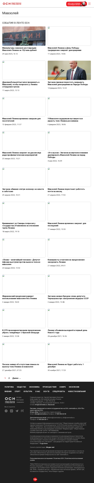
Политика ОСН (59, 458)
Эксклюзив (74, 387)
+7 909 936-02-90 (60, 414)
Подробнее (44, 443)
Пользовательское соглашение (41, 458)
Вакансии (51, 404)
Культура (28, 391)
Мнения (8, 391)
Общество (21, 387)
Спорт (17, 391)
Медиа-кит (50, 447)
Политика (9, 387)
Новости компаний (77, 391)
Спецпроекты (59, 391)
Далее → (16, 378)
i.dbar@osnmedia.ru (41, 414)
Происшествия (49, 387)
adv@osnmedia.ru (68, 417)
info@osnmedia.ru (41, 404)
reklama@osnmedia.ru (54, 417)
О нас (37, 391)
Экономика (34, 387)
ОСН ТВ (46, 391)
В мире (63, 387)
